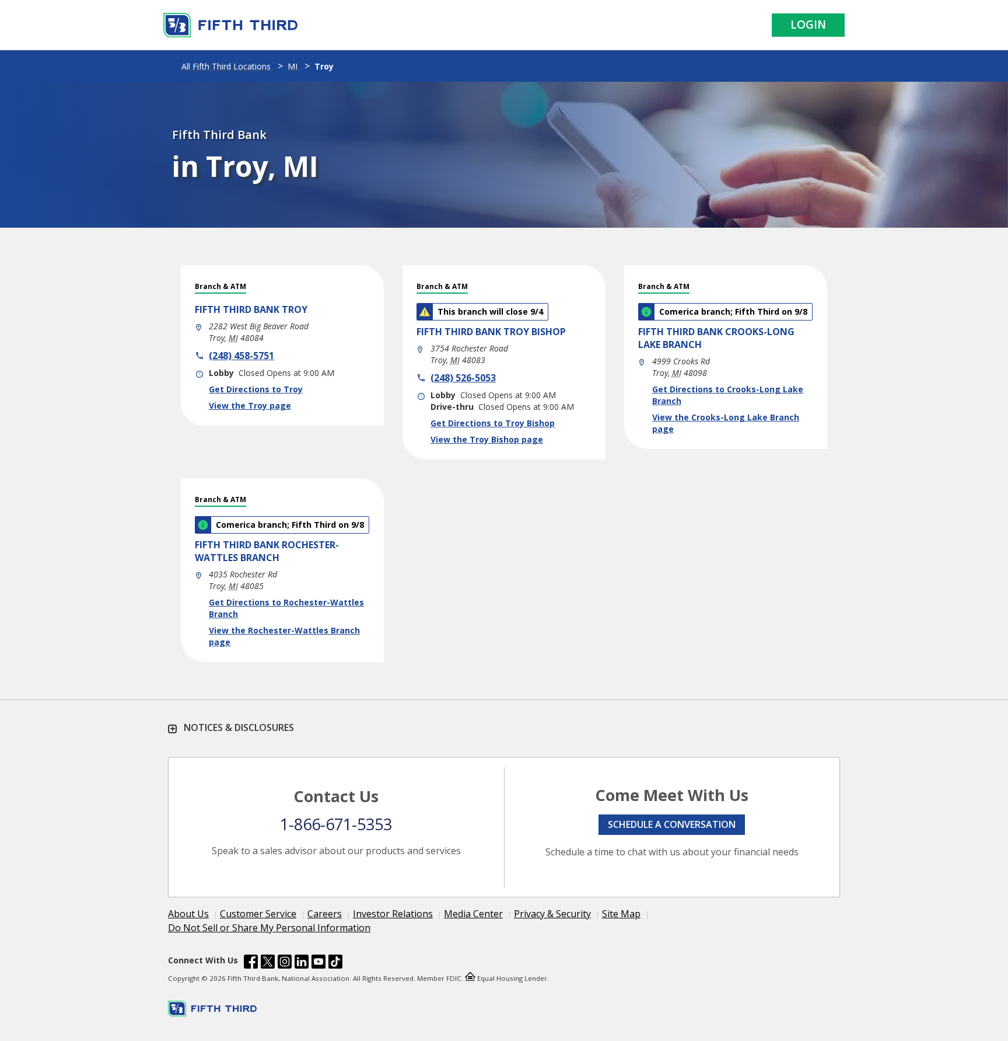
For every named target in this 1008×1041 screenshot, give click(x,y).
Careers (324, 913)
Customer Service (258, 913)
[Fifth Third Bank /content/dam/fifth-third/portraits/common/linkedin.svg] (302, 963)
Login (808, 24)
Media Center (473, 913)
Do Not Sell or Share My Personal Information (269, 927)
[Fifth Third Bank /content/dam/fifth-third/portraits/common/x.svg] (268, 963)
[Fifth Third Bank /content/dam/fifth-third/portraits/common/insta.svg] (285, 963)
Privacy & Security (552, 913)
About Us (188, 913)
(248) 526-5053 (463, 377)
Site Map (621, 913)
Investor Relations (393, 913)
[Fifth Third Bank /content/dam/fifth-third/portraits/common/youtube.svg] (319, 963)
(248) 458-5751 (241, 355)
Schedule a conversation (672, 824)
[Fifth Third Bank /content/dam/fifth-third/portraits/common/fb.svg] (251, 963)
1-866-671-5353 (336, 824)
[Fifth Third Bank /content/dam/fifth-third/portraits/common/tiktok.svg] (335, 963)
